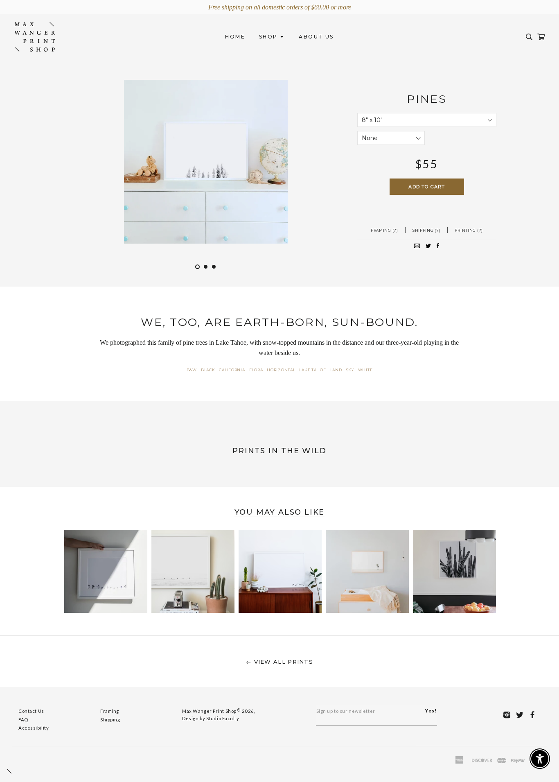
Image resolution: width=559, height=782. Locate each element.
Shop (269, 37)
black (208, 370)
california (232, 370)
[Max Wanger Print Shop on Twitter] (522, 714)
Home (235, 37)
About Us (316, 37)
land (336, 370)
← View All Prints (279, 661)
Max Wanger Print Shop (209, 711)
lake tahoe (312, 370)
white (365, 370)
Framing (109, 711)
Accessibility (33, 727)
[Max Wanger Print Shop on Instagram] (509, 714)
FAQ (23, 719)
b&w (192, 370)
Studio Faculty (222, 718)
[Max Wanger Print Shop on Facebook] (535, 714)
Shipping (110, 719)
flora (256, 370)
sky (350, 370)
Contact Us (31, 711)
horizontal (281, 370)
